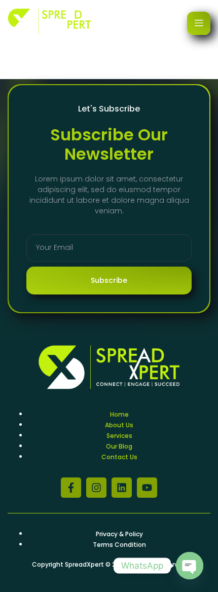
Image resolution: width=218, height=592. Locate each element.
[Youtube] (147, 487)
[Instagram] (96, 487)
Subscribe (109, 280)
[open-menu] (198, 23)
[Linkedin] (122, 487)
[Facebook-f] (71, 487)
